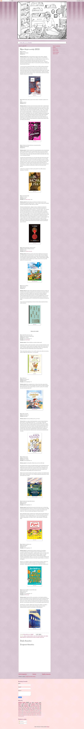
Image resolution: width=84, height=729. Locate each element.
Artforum (19, 708)
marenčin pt (25, 712)
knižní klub (25, 708)
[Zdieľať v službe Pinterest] (40, 634)
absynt (38, 708)
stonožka (37, 637)
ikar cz (35, 709)
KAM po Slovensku (29, 251)
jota (28, 711)
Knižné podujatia (56, 52)
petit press (24, 715)
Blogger (48, 726)
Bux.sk (35, 95)
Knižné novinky (55, 50)
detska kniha (22, 702)
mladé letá (20, 710)
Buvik (38, 707)
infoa (39, 709)
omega (39, 711)
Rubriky (54, 47)
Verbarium (26, 706)
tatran (32, 706)
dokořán (33, 712)
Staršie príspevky (46, 674)
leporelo (20, 703)
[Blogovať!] (37, 634)
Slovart (35, 585)
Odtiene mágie (27, 199)
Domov (34, 674)
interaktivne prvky (35, 705)
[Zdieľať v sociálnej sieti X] (38, 634)
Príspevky (21, 721)
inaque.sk (24, 711)
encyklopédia (32, 710)
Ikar (35, 373)
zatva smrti (42, 637)
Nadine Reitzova (23, 637)
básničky (19, 709)
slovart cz (25, 709)
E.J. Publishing (26, 710)
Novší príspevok (23, 674)
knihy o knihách (32, 708)
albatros (33, 703)
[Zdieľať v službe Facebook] (39, 634)
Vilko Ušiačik (27, 339)
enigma (36, 710)
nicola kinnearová (29, 637)
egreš (22, 716)
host (19, 707)
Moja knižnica (55, 49)
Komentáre (22, 723)
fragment (28, 707)
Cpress (29, 712)
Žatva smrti (27, 594)
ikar (30, 702)
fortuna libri (37, 706)
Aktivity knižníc (55, 53)
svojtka (19, 706)
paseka (31, 711)
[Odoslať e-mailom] (36, 634)
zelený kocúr (20, 712)
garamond (19, 715)
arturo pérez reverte (31, 715)
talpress (35, 711)
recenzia (26, 705)
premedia (30, 709)
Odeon (33, 707)
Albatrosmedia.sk (35, 281)
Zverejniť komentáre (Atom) (30, 676)
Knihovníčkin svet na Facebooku (26, 42)
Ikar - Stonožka (35, 496)
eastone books (38, 712)
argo (23, 707)
